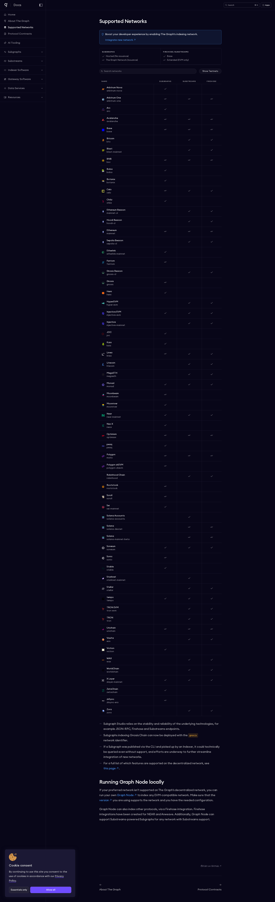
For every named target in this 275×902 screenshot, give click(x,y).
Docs (17, 5)
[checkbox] (210, 71)
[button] (19, 890)
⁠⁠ (211, 866)
